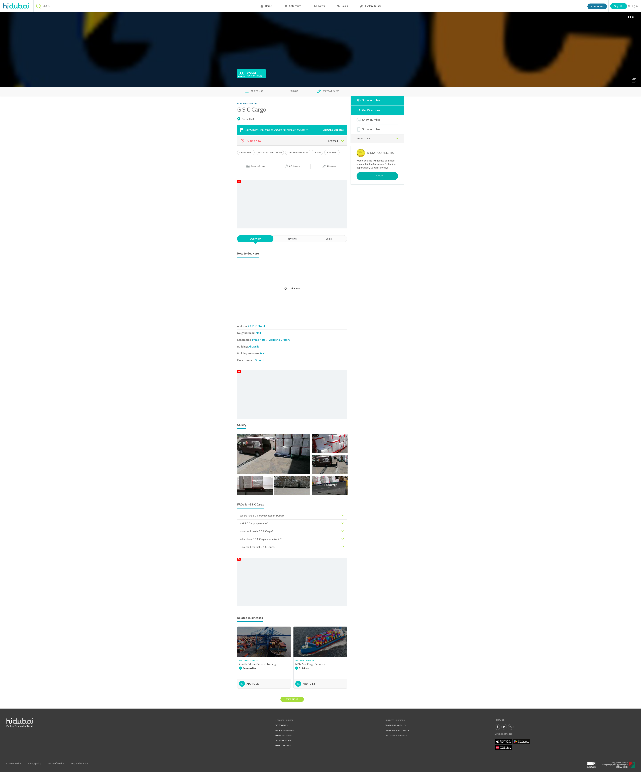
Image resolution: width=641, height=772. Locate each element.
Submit (377, 176)
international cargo (270, 152)
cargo (317, 152)
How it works (283, 745)
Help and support (79, 763)
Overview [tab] (255, 238)
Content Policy (13, 763)
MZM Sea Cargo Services (310, 664)
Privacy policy (34, 763)
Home (268, 5)
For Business (597, 6)
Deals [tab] (329, 238)
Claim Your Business (397, 730)
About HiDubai (283, 740)
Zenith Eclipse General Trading (257, 664)
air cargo (332, 152)
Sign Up (618, 6)
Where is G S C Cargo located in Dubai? (262, 515)
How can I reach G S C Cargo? (256, 531)
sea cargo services (297, 152)
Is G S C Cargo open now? (254, 523)
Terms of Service (56, 763)
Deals (344, 5)
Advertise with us (395, 725)
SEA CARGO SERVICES (248, 660)
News (321, 5)
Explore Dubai (373, 5)
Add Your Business (396, 735)
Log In (634, 6)
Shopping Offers (284, 730)
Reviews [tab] (292, 238)
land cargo (245, 152)
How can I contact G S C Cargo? (257, 547)
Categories (295, 5)
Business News (283, 735)
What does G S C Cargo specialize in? (260, 539)
